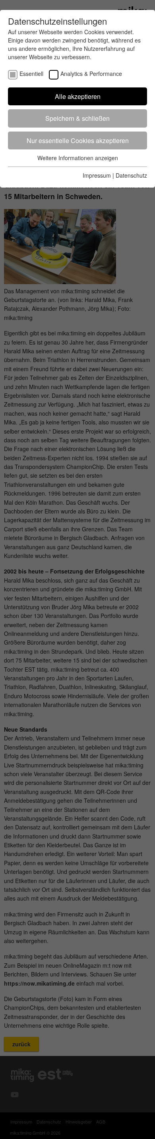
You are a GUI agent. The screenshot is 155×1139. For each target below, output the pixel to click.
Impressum (97, 175)
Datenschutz (131, 175)
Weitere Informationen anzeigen (77, 158)
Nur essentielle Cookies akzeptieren (78, 140)
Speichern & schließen (77, 118)
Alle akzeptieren (78, 96)
